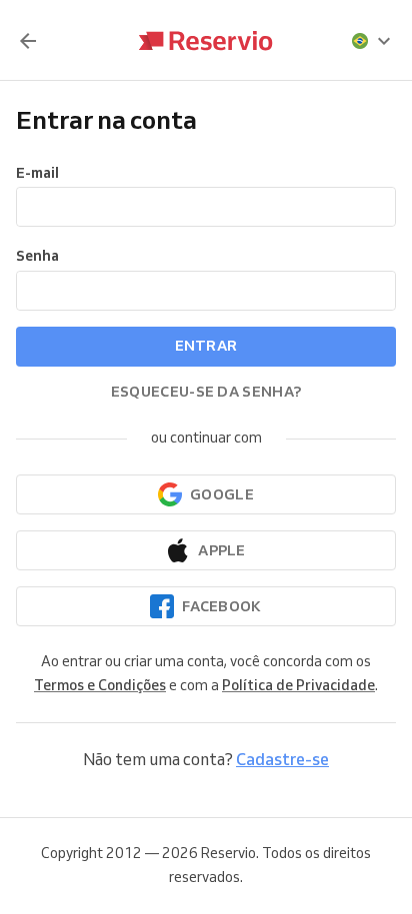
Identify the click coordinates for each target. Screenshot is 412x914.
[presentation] (372, 41)
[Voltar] (28, 41)
